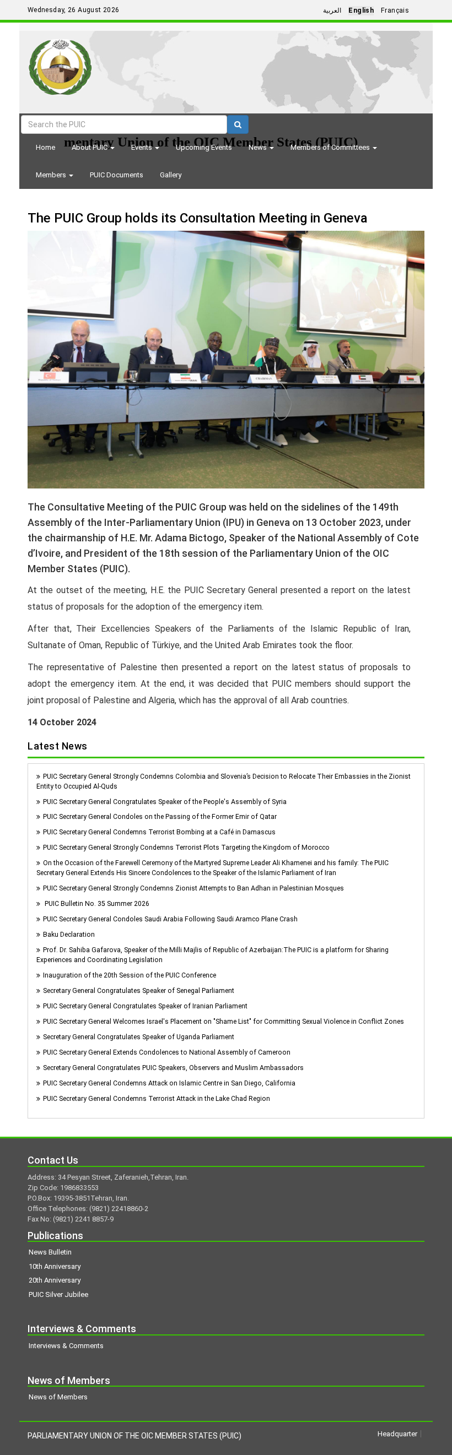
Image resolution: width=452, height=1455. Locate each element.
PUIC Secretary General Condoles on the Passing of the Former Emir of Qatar (160, 817)
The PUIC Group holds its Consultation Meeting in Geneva (198, 218)
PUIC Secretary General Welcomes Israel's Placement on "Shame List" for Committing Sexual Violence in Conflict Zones (223, 1021)
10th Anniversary (54, 1266)
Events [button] (142, 147)
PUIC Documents (116, 175)
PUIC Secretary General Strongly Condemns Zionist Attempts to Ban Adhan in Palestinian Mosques (193, 888)
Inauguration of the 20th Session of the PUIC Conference (129, 975)
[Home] (60, 63)
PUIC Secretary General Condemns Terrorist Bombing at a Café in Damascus (159, 832)
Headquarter (397, 1433)
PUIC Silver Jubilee (58, 1294)
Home (45, 147)
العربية (332, 10)
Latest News (58, 746)
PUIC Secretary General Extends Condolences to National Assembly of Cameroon (166, 1052)
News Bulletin (50, 1252)
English (361, 10)
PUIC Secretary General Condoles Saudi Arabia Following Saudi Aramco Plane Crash (170, 919)
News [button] (258, 147)
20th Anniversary (54, 1280)
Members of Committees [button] (331, 147)
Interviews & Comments (66, 1346)
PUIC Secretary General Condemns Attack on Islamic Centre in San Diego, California (169, 1083)
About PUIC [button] (90, 147)
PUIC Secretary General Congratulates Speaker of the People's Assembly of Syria (165, 802)
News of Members (58, 1397)
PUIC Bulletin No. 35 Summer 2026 (96, 904)
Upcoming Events (204, 147)
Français (395, 10)
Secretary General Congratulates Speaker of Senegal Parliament (138, 991)
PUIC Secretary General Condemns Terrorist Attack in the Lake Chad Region (156, 1099)
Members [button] (52, 175)
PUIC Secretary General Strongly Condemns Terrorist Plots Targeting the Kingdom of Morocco (186, 847)
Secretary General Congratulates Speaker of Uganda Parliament (138, 1037)
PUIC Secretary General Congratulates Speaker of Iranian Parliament (145, 1006)
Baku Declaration (69, 934)
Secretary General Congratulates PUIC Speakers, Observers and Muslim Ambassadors (173, 1068)
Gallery (170, 175)
